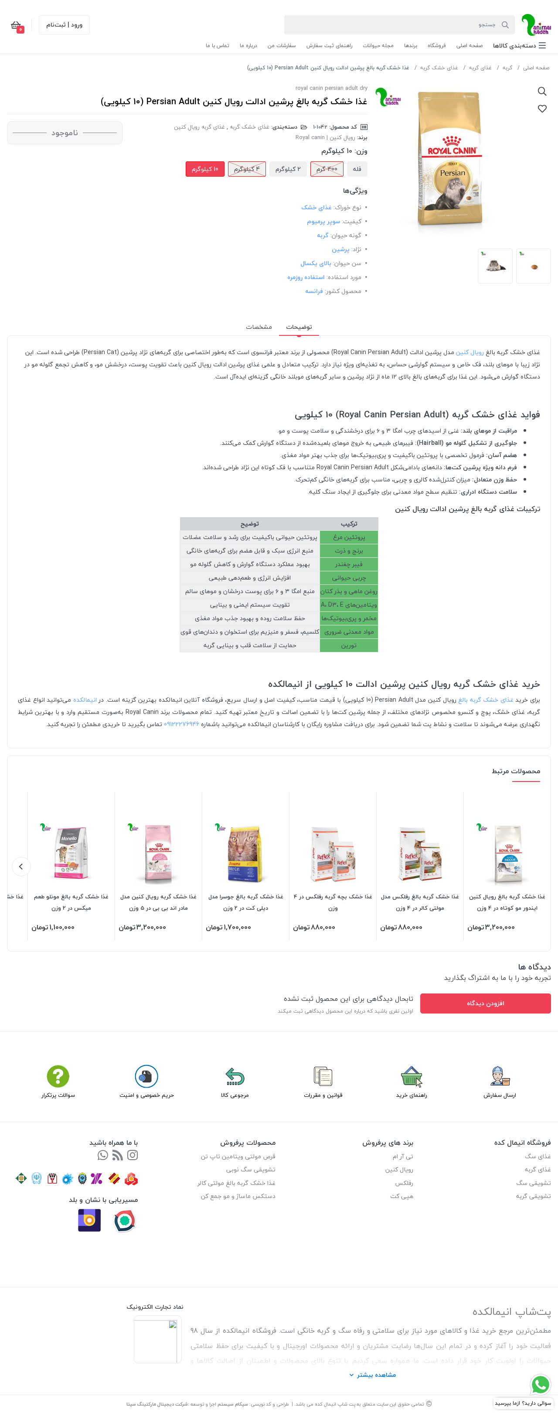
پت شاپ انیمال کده (335, 1404)
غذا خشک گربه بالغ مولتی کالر (236, 1183)
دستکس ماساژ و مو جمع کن (238, 1196)
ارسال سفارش (499, 1095)
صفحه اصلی (536, 67)
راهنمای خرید (411, 1095)
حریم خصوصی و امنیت (146, 1095)
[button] (519, 45)
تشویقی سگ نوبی (251, 1169)
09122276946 (181, 724)
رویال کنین (470, 352)
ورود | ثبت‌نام (64, 24)
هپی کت (401, 1196)
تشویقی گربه (533, 1196)
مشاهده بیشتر (376, 1374)
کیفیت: (351, 221)
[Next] (21, 866)
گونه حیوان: (345, 235)
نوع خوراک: (347, 207)
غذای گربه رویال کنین (199, 127)
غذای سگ (538, 1156)
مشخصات (259, 326)
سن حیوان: (347, 263)
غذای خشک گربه (439, 67)
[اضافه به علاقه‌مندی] (542, 108)
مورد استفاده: (344, 277)
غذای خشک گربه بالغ (485, 699)
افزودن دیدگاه (485, 1003)
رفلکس (404, 1183)
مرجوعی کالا (235, 1095)
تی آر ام (403, 1156)
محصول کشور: (343, 291)
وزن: (360, 151)
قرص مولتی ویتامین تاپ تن (238, 1156)
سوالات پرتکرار (58, 1095)
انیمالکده (84, 699)
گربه (507, 67)
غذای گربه (480, 67)
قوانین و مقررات (323, 1095)
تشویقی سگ (533, 1183)
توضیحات (299, 326)
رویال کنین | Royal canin (325, 137)
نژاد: (356, 249)
